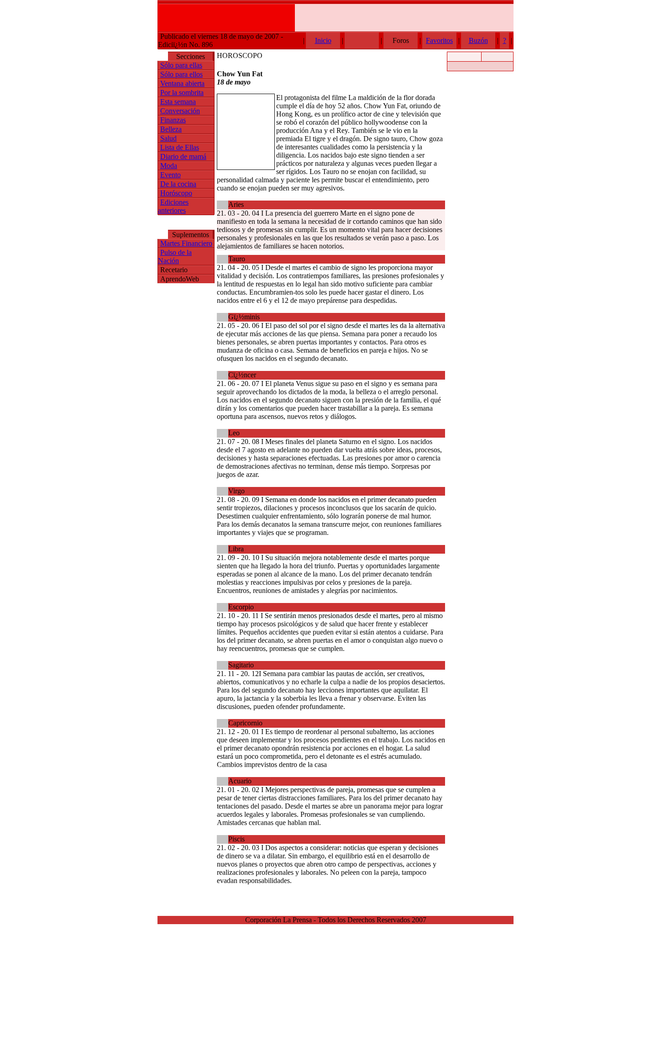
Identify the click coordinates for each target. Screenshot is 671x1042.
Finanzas (173, 120)
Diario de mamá (183, 156)
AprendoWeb (179, 279)
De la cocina (178, 184)
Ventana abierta (182, 83)
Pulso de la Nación (175, 256)
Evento (170, 175)
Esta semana (178, 102)
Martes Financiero (186, 243)
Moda (168, 165)
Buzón (478, 40)
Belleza (171, 129)
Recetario (174, 270)
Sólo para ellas (181, 65)
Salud (168, 138)
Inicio (323, 40)
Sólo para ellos (181, 74)
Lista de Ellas (179, 147)
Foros (401, 40)
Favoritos (439, 40)
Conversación (180, 111)
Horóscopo (176, 193)
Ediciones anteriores (173, 206)
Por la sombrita (182, 92)
